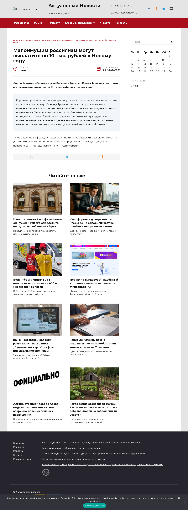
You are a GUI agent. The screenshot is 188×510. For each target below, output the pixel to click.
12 (144, 63)
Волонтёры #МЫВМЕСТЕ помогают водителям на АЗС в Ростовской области (35, 283)
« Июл (134, 86)
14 (157, 63)
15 (163, 63)
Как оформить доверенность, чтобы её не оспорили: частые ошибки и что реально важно (92, 223)
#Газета (105, 23)
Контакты (121, 23)
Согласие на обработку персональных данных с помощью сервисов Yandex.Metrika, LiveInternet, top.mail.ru (102, 464)
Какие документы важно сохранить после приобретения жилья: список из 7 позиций (93, 343)
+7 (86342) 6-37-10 (121, 5)
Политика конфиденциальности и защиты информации (73, 459)
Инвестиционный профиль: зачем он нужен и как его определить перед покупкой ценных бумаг (37, 223)
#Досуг (55, 23)
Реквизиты (19, 447)
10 (132, 63)
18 (138, 67)
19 (144, 67)
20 (151, 67)
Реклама (18, 451)
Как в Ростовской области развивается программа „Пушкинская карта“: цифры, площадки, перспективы (33, 345)
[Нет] (184, 502)
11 (138, 63)
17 (132, 67)
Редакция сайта (22, 459)
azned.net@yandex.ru (124, 12)
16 (170, 63)
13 (151, 63)
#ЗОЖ (38, 23)
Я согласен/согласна (95, 505)
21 (157, 67)
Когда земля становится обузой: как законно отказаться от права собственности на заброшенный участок (93, 409)
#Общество (22, 23)
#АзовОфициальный (78, 23)
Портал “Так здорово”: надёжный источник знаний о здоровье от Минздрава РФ (94, 283)
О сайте (17, 455)
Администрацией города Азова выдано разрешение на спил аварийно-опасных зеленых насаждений (35, 409)
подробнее (67, 498)
